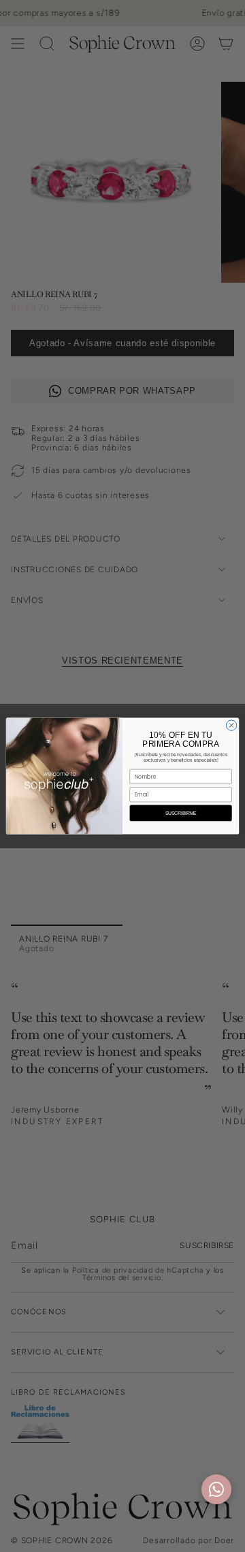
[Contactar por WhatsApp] (216, 1489)
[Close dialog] (231, 725)
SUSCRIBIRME (181, 812)
